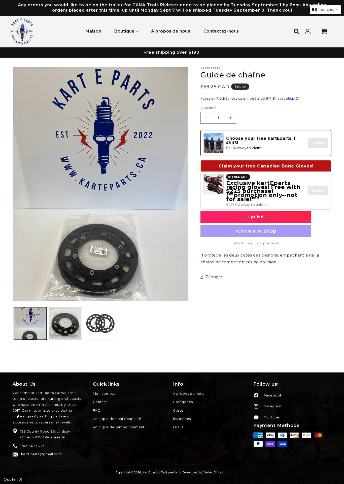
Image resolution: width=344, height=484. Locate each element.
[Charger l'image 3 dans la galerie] (100, 323)
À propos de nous (188, 393)
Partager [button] (213, 277)
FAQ (97, 410)
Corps (178, 410)
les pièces (182, 419)
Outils (178, 427)
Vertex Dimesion (215, 472)
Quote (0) (13, 479)
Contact (100, 402)
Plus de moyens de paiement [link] (255, 243)
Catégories (183, 402)
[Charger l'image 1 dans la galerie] (30, 323)
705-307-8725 (32, 446)
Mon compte (104, 393)
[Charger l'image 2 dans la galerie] (65, 323)
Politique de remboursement (119, 427)
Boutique (124, 31)
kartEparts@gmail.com (41, 454)
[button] (126, 31)
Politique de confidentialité (117, 419)
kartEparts (150, 472)
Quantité (208, 108)
